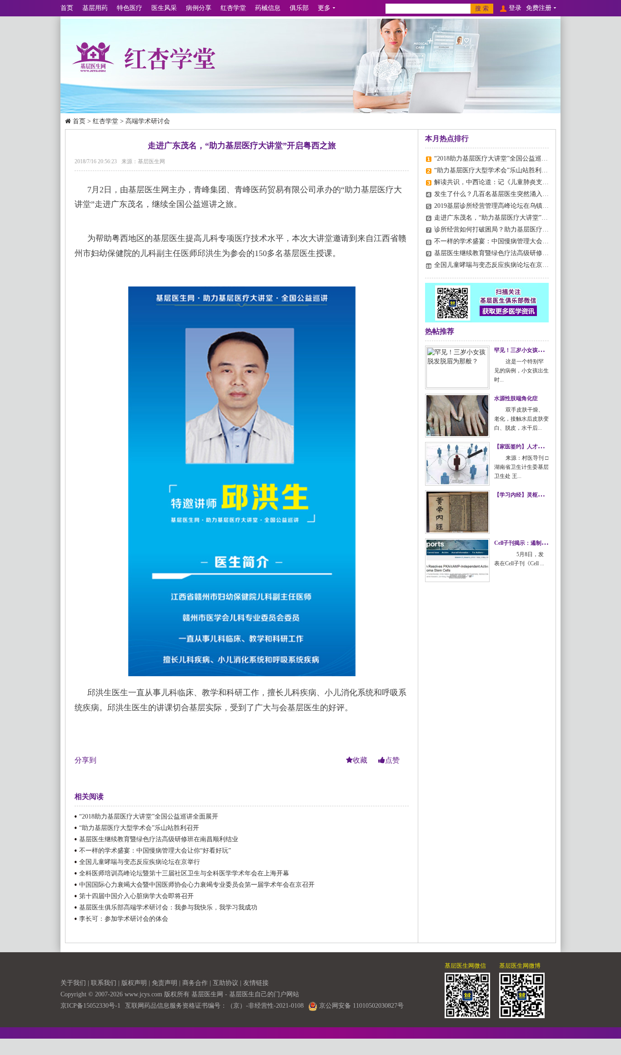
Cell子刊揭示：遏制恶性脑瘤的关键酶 (539, 543)
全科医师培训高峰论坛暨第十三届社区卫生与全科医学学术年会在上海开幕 (184, 873)
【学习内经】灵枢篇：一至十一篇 (535, 495)
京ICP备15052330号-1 (90, 1005)
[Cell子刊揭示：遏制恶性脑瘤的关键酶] (457, 560)
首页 (66, 8)
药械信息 (267, 8)
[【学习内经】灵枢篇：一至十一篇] (457, 512)
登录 (515, 8)
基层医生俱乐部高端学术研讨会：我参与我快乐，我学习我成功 (168, 907)
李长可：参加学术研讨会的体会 (123, 918)
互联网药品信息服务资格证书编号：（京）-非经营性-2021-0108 (214, 1005)
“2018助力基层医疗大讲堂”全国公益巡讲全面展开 (148, 816)
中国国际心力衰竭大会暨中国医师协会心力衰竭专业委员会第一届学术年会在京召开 (197, 884)
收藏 (361, 760)
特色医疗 (129, 8)
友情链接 (256, 983)
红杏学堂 (233, 8)
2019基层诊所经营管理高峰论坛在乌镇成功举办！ (504, 205)
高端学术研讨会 (147, 121)
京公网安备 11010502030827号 (360, 1005)
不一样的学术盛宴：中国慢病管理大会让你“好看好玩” (155, 850)
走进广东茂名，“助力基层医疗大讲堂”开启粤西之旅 (507, 217)
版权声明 (134, 983)
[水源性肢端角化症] (457, 415)
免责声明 (164, 983)
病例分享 (198, 8)
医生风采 (164, 8)
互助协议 (225, 983)
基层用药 (95, 8)
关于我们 (73, 983)
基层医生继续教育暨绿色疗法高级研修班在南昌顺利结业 (158, 839)
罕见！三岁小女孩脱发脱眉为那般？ (537, 350)
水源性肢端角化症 (516, 398)
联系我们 (103, 983)
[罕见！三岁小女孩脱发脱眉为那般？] (457, 367)
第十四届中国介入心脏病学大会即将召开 (136, 896)
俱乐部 (299, 8)
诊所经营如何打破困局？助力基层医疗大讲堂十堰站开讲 (513, 229)
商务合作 (195, 983)
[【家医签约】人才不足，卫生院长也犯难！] (457, 463)
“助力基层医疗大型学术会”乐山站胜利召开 (139, 827)
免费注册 (538, 8)
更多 (324, 8)
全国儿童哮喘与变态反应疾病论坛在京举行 (139, 862)
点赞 (392, 760)
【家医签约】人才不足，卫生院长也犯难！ (546, 446)
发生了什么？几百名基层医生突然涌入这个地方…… (507, 194)
